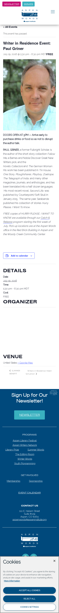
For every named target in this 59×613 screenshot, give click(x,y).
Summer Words (36, 447)
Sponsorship (36, 478)
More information (12, 581)
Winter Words (24, 456)
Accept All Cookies (29, 590)
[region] (29, 584)
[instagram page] (33, 555)
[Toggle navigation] (53, 12)
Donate (28, 4)
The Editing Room (24, 452)
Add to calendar (19, 255)
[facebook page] (25, 555)
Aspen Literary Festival (25, 438)
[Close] (54, 560)
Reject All (29, 599)
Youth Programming (24, 461)
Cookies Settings (29, 607)
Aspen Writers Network (25, 442)
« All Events (10, 27)
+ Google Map (25, 362)
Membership (13, 478)
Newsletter (11, 4)
